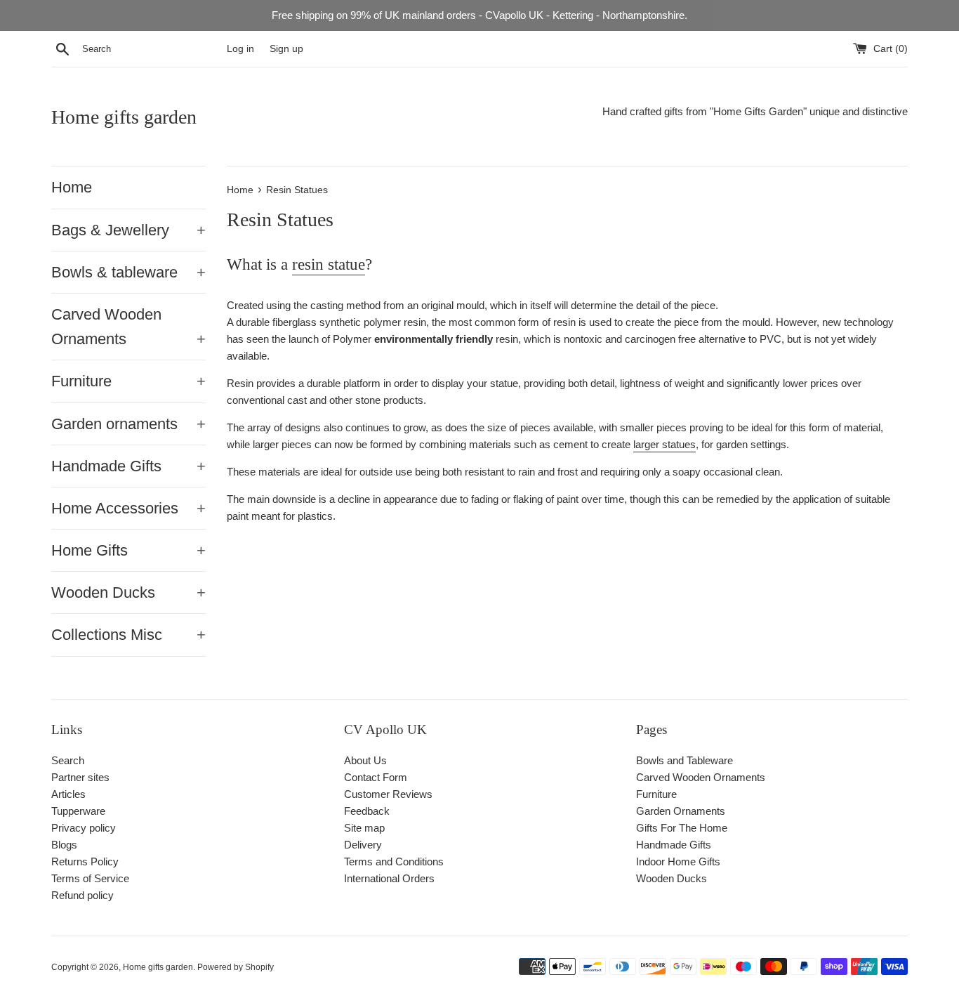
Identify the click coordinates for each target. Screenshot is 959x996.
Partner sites (80, 777)
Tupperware (78, 811)
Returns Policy (85, 861)
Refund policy (82, 895)
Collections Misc (128, 634)
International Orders (389, 878)
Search (67, 760)
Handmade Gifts (128, 466)
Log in (240, 49)
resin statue (328, 264)
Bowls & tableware (128, 272)
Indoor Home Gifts (678, 861)
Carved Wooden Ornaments (128, 327)
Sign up (286, 49)
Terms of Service (90, 878)
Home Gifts (128, 550)
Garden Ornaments (680, 811)
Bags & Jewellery (128, 230)
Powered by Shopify (235, 967)
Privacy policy (83, 828)
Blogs (64, 845)
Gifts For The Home (681, 828)
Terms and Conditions (394, 861)
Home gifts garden (124, 117)
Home (71, 187)
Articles (68, 794)
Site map (364, 828)
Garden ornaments (128, 424)
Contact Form (375, 777)
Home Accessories (128, 508)
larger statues (664, 444)
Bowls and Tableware (684, 760)
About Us (365, 760)
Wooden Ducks (128, 592)
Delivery (363, 845)
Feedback (367, 811)
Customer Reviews (388, 794)
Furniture (128, 381)
